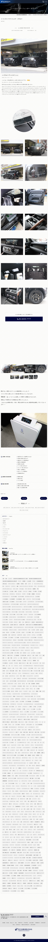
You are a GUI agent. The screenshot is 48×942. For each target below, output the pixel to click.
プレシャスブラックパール (38, 583)
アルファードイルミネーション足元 (20, 642)
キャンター (9, 806)
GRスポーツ (40, 747)
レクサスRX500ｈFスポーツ (7, 793)
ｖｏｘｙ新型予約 (5, 711)
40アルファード (22, 798)
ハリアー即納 (12, 632)
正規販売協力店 (17, 806)
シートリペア (34, 798)
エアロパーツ (14, 842)
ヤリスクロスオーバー (6, 596)
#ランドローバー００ (30, 507)
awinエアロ (41, 819)
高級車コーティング (32, 880)
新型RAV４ (4, 883)
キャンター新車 (20, 888)
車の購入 (22, 583)
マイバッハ (18, 837)
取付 (33, 811)
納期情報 (9, 775)
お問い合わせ (5, 583)
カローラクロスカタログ (32, 678)
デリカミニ (4, 791)
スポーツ (34, 814)
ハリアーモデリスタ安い (39, 601)
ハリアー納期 (17, 637)
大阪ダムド (30, 729)
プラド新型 (39, 591)
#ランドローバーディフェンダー (18, 507)
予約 (16, 752)
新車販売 (9, 883)
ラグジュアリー (42, 791)
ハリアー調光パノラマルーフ (14, 650)
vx (13, 839)
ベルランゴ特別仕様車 (38, 724)
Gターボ (33, 765)
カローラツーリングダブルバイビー (33, 604)
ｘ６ (30, 686)
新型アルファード (13, 798)
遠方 (10, 770)
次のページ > (43, 498)
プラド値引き (23, 734)
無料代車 (37, 683)
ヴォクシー (32, 737)
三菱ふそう (4, 806)
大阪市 (16, 591)
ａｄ (3, 811)
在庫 (25, 755)
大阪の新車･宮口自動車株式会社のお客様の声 (10, 581)
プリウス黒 (10, 622)
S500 (35, 752)
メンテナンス (36, 837)
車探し (42, 880)
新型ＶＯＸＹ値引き (27, 719)
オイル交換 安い (5, 591)
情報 (43, 655)
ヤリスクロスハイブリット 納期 (27, 670)
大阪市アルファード (33, 847)
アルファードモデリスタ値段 (39, 627)
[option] (6, 368)
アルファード (5, 530)
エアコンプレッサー (41, 834)
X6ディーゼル (35, 686)
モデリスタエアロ (15, 824)
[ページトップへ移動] (46, 916)
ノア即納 (23, 709)
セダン (41, 824)
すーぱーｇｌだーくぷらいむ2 (38, 665)
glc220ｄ (7, 632)
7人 (8, 747)
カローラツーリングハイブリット (17, 606)
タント (33, 691)
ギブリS (19, 683)
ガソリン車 (30, 770)
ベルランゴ (25, 614)
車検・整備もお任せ (6, 852)
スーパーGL (41, 870)
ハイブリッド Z (11, 732)
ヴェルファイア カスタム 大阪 (35, 852)
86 (40, 742)
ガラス (19, 752)
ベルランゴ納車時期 (37, 614)
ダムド (43, 668)
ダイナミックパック (28, 811)
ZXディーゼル (19, 880)
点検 (40, 837)
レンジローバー (5, 765)
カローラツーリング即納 (6, 609)
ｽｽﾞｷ (16, 839)
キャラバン (12, 834)
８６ (38, 742)
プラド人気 (28, 734)
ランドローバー (5, 714)
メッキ (32, 742)
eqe (3, 816)
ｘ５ (38, 814)
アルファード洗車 (19, 601)
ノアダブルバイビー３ (6, 709)
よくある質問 (29, 581)
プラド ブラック (14, 647)
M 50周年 (4, 773)
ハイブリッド (13, 586)
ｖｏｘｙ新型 (33, 709)
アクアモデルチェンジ (25, 673)
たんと (30, 691)
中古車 (6, 724)
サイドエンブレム (17, 816)
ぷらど (32, 650)
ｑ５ (13, 724)
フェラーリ (40, 806)
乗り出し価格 (12, 670)
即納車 (14, 696)
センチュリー (5, 760)
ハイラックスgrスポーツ (26, 747)
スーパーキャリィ (29, 824)
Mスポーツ (4, 688)
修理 (27, 798)
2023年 (37, 775)
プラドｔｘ (41, 645)
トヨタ (8, 750)
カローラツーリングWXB (6, 606)
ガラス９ (31, 752)
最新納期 (29, 755)
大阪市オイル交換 (5, 601)
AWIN (37, 819)
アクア (4, 673)
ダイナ (29, 742)
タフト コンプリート (36, 729)
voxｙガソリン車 (5, 742)
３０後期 (37, 688)
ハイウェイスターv (6, 834)
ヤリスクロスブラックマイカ (24, 637)
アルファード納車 (12, 614)
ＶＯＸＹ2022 (42, 732)
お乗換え (38, 880)
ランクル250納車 (34, 888)
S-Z (40, 775)
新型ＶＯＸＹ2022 (34, 719)
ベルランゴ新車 (30, 668)
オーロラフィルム (12, 801)
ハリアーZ (24, 601)
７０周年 (4, 750)
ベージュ (19, 673)
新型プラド (4, 655)
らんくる (4, 839)
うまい (4, 829)
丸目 (31, 837)
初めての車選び (28, 839)
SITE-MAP (33, 924)
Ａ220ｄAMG (20, 686)
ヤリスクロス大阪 (21, 596)
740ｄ (13, 791)
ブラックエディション (41, 586)
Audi (6, 783)
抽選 (31, 783)
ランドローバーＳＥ (39, 714)
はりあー (23, 632)
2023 (43, 775)
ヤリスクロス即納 (33, 637)
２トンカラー (15, 719)
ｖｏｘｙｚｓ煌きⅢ (33, 711)
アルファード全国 (19, 614)
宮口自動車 (33, 683)
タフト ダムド (24, 729)
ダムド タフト (13, 729)
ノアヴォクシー (24, 706)
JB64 (40, 842)
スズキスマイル (17, 688)
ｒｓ (3, 783)
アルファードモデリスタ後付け (7, 627)
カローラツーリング (6, 534)
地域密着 (4, 878)
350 (8, 816)
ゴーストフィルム (5, 801)
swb (27, 765)
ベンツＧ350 (12, 701)
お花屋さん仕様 (29, 883)
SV (40, 855)
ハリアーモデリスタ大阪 (14, 604)
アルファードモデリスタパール (18, 627)
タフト (35, 668)
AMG (33, 655)
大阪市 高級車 (35, 855)
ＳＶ (9, 796)
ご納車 (41, 883)
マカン (17, 783)
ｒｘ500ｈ (23, 783)
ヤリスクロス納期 (11, 783)
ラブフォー (40, 673)
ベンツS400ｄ (11, 742)
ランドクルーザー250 (12, 880)
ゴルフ (35, 829)
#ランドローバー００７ (39, 507)
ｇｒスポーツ (12, 750)
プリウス (4, 538)
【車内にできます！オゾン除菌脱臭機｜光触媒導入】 (34, 624)
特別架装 (24, 883)
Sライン (4, 819)
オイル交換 (11, 591)
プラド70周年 (22, 701)
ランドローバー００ (23, 714)
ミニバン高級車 (13, 875)
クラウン (9, 760)
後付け (29, 842)
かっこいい (14, 811)
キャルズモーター (21, 855)
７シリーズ (41, 796)
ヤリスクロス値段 (14, 596)
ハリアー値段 (5, 637)
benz (6, 816)
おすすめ (25, 814)
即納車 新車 (5, 778)
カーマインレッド (38, 811)
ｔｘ (17, 770)
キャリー (21, 801)
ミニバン (34, 875)
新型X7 (30, 791)
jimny (44, 811)
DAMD (4, 670)
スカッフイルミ (24, 816)
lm (11, 839)
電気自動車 (4, 775)
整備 (40, 691)
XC (31, 793)
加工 (35, 742)
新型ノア (17, 732)
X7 (34, 770)
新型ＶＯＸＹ (20, 719)
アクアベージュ (14, 673)
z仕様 (14, 829)
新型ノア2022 (31, 732)
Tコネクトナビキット (20, 696)
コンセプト (10, 578)
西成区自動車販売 (27, 865)
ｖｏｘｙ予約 (38, 709)
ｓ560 (14, 678)
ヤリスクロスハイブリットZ (29, 596)
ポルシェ (27, 647)
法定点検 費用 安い (39, 622)
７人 (20, 770)
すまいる (12, 691)
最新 (19, 670)
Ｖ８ (3, 796)
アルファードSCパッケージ (26, 609)
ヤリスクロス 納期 (37, 670)
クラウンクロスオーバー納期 (23, 775)
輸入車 (2, 493)
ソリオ (25, 829)
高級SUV (23, 793)
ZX (9, 665)
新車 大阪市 (19, 870)
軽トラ (18, 801)
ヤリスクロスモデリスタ (25, 645)
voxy (28, 737)
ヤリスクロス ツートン (34, 645)
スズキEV (16, 865)
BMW (24, 686)
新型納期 (4, 755)
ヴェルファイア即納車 (6, 875)
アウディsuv (23, 724)
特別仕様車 (4, 668)
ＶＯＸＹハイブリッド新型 (15, 734)
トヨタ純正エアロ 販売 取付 (37, 857)
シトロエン (25, 668)
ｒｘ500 (28, 783)
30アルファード (18, 819)
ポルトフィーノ (25, 880)
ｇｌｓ (11, 837)
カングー (17, 750)
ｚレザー (18, 829)
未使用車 (43, 765)
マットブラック (25, 770)
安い (3, 586)
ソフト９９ (21, 814)
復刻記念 (9, 773)
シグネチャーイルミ (25, 819)
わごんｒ (20, 691)
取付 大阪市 (29, 857)
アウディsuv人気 (28, 724)
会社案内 (18, 583)
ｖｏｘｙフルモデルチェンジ (14, 711)
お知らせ (4, 542)
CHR (32, 632)
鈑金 (30, 798)
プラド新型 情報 (23, 655)
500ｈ (25, 801)
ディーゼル (38, 696)
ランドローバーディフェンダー (14, 714)
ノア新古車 (41, 860)
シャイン (16, 668)
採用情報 (24, 581)
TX (34, 696)
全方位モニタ (38, 765)
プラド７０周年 (11, 706)
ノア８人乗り (19, 709)
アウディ (9, 724)
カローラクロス (24, 678)
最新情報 (34, 660)
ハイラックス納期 (34, 747)
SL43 (3, 788)
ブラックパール (5, 732)
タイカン (8, 819)
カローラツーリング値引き (28, 606)
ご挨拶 (32, 842)
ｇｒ (6, 665)
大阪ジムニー (5, 860)
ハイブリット (29, 660)
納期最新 (38, 752)
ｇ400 (8, 798)
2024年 (31, 819)
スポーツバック (34, 816)
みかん (22, 829)
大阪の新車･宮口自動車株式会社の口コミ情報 (20, 578)
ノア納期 (30, 706)
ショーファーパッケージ (6, 678)
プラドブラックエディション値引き (19, 619)
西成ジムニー (10, 860)
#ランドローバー (7, 507)
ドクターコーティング (25, 752)
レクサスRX (42, 788)
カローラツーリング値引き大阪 (38, 606)
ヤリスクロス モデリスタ (16, 645)
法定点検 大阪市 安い (14, 624)
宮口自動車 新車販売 (10, 865)
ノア (16, 706)
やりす (9, 660)
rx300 (40, 760)
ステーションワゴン (29, 878)
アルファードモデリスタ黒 (29, 627)
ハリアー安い (18, 632)
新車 (6, 578)
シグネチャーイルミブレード (21, 842)
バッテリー (10, 619)
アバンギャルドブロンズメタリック (39, 783)
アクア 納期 (8, 673)
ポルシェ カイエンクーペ (35, 647)
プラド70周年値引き (35, 701)
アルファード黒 (5, 622)
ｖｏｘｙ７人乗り (40, 711)
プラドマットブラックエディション (8, 752)
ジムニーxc (36, 842)
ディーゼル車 (5, 747)
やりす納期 (13, 660)
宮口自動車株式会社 (40, 581)
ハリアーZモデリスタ (6, 604)
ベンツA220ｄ (14, 686)
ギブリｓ (23, 683)
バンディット (30, 829)
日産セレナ (15, 888)
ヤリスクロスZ (40, 637)
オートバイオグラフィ (12, 765)
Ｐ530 (6, 796)
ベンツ (40, 655)
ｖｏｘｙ (28, 709)
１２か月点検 (37, 596)
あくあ (42, 670)
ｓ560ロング (19, 678)
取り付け (10, 829)
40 (18, 798)
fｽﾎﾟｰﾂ (4, 824)
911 (41, 755)
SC (34, 688)
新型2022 (37, 737)
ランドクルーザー (6, 528)
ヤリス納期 (24, 660)
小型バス (31, 806)
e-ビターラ (39, 865)
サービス (19, 581)
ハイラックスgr (18, 747)
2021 (38, 660)
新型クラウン (36, 824)
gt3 (31, 834)
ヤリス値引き (19, 660)
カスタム (23, 688)
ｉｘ (41, 773)
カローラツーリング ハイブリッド (22, 778)
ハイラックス (13, 747)
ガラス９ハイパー (15, 814)
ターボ (7, 670)
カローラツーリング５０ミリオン (37, 734)
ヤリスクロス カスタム (6, 645)
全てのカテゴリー (6, 518)
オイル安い (20, 591)
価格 (17, 586)
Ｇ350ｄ (17, 701)
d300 (30, 765)
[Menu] (46, 1)
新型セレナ (10, 888)
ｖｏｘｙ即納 (26, 711)
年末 (7, 829)
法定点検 (33, 622)
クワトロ (40, 816)
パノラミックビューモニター (7, 696)
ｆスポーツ (36, 760)
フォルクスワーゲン (40, 829)
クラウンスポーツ (8, 811)
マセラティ (4, 683)
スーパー (20, 665)
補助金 (24, 796)
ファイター (23, 806)
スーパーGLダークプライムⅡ (28, 665)
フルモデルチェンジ (36, 773)
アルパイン (15, 855)
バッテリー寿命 (5, 619)
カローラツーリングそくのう (16, 609)
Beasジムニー (16, 860)
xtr (33, 724)
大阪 (3, 578)
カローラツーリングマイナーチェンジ (20, 773)
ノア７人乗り (39, 706)
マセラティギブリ (10, 683)
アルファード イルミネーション (8, 642)
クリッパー (7, 837)
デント (39, 798)
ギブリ (16, 683)
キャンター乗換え (27, 888)
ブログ (4, 493)
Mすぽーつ (40, 686)
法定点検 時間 (21, 624)
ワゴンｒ (31, 688)
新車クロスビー (27, 622)
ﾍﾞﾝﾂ (24, 750)
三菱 (28, 801)
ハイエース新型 (5, 706)
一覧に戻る (24, 498)
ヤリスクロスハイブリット (39, 632)
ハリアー (4, 524)
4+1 (11, 819)
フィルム (4, 719)
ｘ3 (12, 773)
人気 (13, 668)
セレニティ (13, 796)
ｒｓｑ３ (29, 816)
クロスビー (15, 622)
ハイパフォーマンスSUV (16, 793)
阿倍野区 (4, 865)
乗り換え (30, 591)
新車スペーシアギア (37, 878)
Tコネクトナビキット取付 (29, 696)
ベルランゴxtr (31, 614)
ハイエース (5, 536)
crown (3, 814)
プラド (4, 526)
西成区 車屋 (19, 852)
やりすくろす (5, 660)
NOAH (21, 732)
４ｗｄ (35, 806)
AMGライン (29, 655)
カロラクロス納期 (40, 678)
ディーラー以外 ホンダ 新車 (16, 847)
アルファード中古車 (25, 847)
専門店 (21, 750)
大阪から (14, 770)
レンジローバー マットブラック (8, 857)
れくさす (8, 839)
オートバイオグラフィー (21, 765)
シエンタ (23, 760)
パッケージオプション (30, 796)
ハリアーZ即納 (28, 632)
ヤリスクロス (5, 532)
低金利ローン (40, 847)
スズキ (9, 688)
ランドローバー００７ (31, 714)
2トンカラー (25, 691)
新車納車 (18, 875)
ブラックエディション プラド (31, 619)
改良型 (16, 775)
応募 (26, 583)
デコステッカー (5, 880)
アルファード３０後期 (6, 691)
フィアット (8, 878)
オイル (43, 691)
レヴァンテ (18, 788)
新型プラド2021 (10, 655)
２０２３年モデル (35, 791)
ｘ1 (3, 837)
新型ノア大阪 (37, 732)
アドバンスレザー (32, 775)
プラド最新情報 (16, 655)
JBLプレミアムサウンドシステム (27, 875)
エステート (34, 834)
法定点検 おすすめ (6, 624)
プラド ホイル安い (22, 647)
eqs (40, 814)
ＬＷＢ (43, 793)
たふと (39, 668)
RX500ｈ (17, 791)
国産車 (4, 520)
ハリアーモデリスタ (31, 601)
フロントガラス (40, 750)
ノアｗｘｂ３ (13, 709)
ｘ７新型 (36, 796)
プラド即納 (34, 591)
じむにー (22, 837)
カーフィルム (9, 719)
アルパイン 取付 (25, 852)
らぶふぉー (32, 673)
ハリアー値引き (10, 637)
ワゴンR (27, 688)
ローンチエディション (36, 793)
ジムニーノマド (22, 860)
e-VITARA (21, 865)
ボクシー (21, 711)
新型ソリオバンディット (22, 834)
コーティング (25, 591)
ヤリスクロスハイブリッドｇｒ (10, 788)
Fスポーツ (27, 793)
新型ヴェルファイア (34, 801)
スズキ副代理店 (33, 865)
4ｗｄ (20, 824)
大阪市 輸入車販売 (29, 855)
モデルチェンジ (28, 760)
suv (32, 760)
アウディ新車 (17, 724)
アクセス (33, 581)
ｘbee (23, 622)
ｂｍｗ (27, 686)
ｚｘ (12, 665)
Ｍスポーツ (4, 798)
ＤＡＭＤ (19, 729)
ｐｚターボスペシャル (21, 878)
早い (34, 819)
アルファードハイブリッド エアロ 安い (26, 586)
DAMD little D (5, 888)
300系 (3, 665)
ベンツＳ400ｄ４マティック (21, 742)
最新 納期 (31, 778)
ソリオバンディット (22, 839)
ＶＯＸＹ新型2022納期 (6, 734)
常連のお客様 (14, 883)
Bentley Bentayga (36, 883)
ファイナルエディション (25, 788)
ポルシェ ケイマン (6, 650)
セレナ (19, 811)
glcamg (4, 632)
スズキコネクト (35, 870)
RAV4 (37, 673)
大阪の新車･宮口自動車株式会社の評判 (35, 578)
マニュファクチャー (6, 701)
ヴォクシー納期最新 (20, 755)
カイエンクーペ (27, 650)
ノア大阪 (34, 706)
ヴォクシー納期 (37, 778)
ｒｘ (19, 783)
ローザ (28, 806)
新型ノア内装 (26, 732)
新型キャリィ (20, 883)
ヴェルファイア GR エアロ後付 (19, 857)
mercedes (12, 816)
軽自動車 (30, 870)
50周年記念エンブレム (39, 770)
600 (14, 837)
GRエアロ (39, 801)
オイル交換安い (12, 601)
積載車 (37, 691)
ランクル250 (27, 837)
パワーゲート (39, 875)
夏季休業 (37, 755)
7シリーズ (9, 791)
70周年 (28, 750)
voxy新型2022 (42, 737)
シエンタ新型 (30, 773)
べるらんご (9, 668)
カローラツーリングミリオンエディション (19, 737)
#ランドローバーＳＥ (24, 510)
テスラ (13, 775)
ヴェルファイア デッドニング (7, 855)
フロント (22, 811)
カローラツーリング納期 (12, 778)
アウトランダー (19, 796)
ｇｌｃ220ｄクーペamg (6, 729)
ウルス (10, 814)
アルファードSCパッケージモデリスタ (38, 609)
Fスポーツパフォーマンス (24, 791)
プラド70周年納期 (28, 701)
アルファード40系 (35, 839)
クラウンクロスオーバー (16, 760)
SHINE (21, 668)
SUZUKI (16, 691)
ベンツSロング (36, 788)
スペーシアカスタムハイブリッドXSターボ (9, 870)
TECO (3, 397)
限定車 (32, 788)
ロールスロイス (8, 824)
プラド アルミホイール (6, 647)
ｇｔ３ (28, 834)
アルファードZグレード (6, 842)
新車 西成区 (25, 870)
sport (6, 814)
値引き (17, 670)
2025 (15, 834)
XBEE (20, 622)
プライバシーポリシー (11, 583)
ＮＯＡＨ (19, 706)
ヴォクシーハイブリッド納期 (11, 755)
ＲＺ (43, 742)
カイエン (22, 650)
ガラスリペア (33, 750)
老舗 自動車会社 (13, 852)
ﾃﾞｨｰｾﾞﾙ (24, 824)
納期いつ (43, 752)
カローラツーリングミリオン (7, 737)
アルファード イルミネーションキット (33, 642)
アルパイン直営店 (28, 860)
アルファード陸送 (5, 614)
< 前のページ (4, 498)
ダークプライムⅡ (5, 770)
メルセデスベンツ (5, 686)
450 (43, 814)
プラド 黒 (39, 619)
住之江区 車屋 (35, 860)
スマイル (12, 688)
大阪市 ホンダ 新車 (6, 847)
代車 (29, 683)
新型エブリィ (14, 878)
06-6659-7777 (25, 319)
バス (13, 806)
